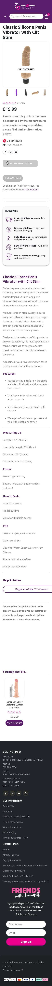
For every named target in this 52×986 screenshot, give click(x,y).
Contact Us (8, 806)
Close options (31, 189)
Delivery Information (13, 822)
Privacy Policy (9, 832)
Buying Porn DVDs (12, 860)
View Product (14, 722)
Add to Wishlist (13, 178)
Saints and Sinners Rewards (16, 816)
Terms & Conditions (13, 827)
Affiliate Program (11, 855)
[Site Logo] (25, 6)
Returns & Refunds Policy (15, 837)
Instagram (25, 793)
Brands (6, 849)
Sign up (26, 942)
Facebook (5, 152)
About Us (7, 811)
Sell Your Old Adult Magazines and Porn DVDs (25, 865)
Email (16, 152)
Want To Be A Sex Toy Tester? (18, 876)
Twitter (10, 152)
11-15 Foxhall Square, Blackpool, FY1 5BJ (23, 759)
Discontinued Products (14, 870)
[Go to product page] (14, 688)
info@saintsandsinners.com (16, 774)
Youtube (19, 793)
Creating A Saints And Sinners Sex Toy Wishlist (25, 881)
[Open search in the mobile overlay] (26, 16)
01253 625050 (9, 767)
